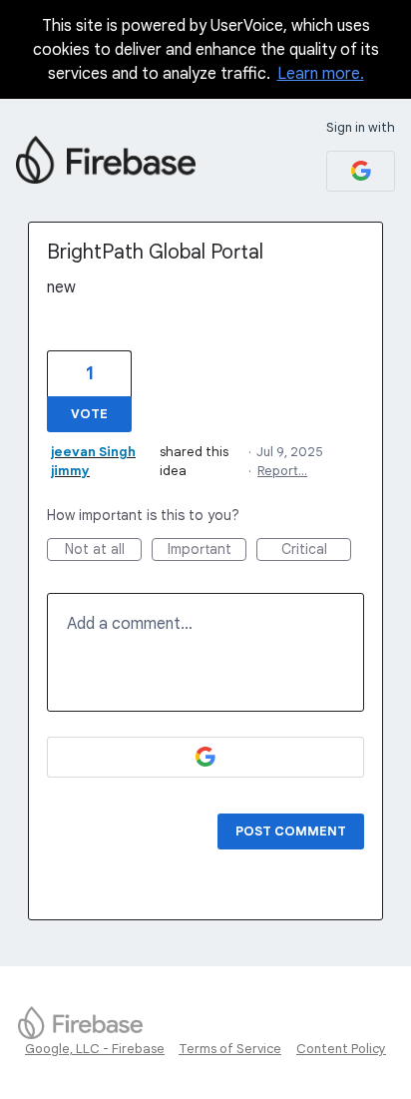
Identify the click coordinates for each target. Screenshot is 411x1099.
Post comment (290, 831)
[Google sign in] (360, 171)
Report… (282, 470)
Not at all (103, 550)
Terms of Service (230, 1048)
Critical (316, 550)
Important (207, 550)
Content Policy (341, 1048)
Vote (89, 413)
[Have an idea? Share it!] (106, 160)
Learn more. (320, 74)
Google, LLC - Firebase (95, 1048)
